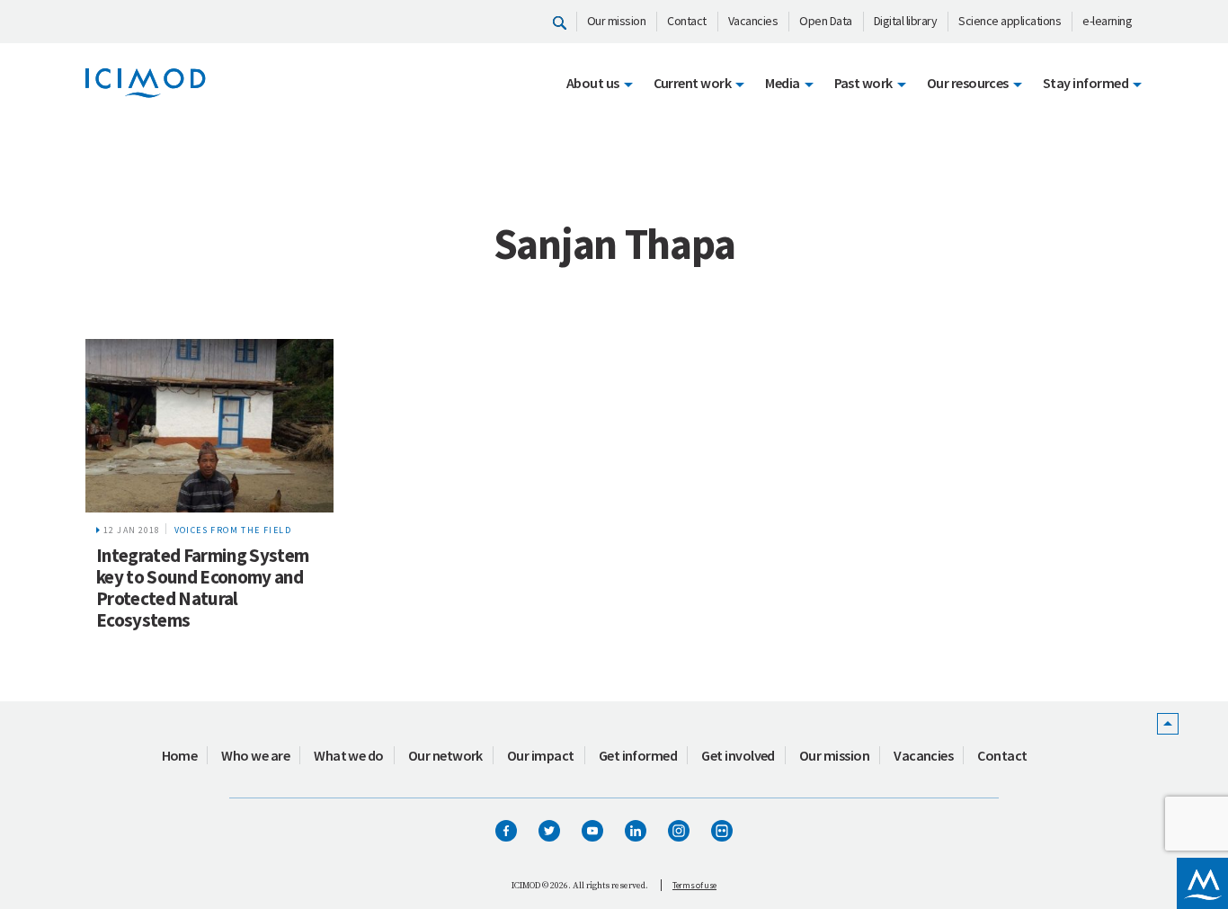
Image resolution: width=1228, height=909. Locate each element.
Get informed (638, 755)
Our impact (540, 755)
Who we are (255, 755)
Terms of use (694, 885)
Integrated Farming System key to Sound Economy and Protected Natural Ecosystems (202, 587)
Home (180, 755)
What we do (349, 755)
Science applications (1009, 21)
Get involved (738, 755)
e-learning (1107, 21)
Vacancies (753, 21)
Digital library (906, 21)
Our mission (616, 21)
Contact (687, 21)
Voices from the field (232, 530)
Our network (445, 755)
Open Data (825, 21)
